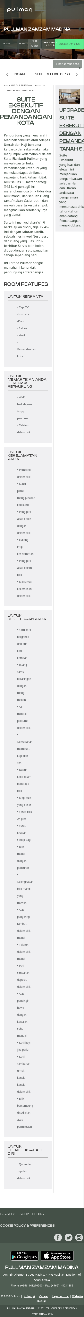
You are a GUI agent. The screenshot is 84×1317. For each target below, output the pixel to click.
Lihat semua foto (67, 64)
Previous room (7, 74)
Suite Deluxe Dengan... (56, 74)
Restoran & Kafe (50, 43)
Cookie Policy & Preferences (27, 1225)
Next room (77, 74)
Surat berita (32, 1214)
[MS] (80, 29)
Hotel (7, 44)
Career (43, 1296)
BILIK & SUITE (34, 43)
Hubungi (29, 1296)
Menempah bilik (69, 44)
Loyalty (7, 1214)
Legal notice (60, 1296)
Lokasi (21, 44)
